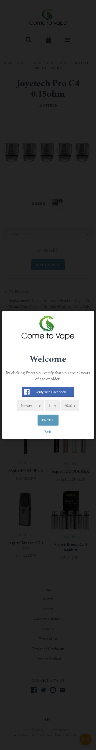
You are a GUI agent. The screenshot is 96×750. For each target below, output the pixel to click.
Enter (48, 420)
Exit (47, 432)
